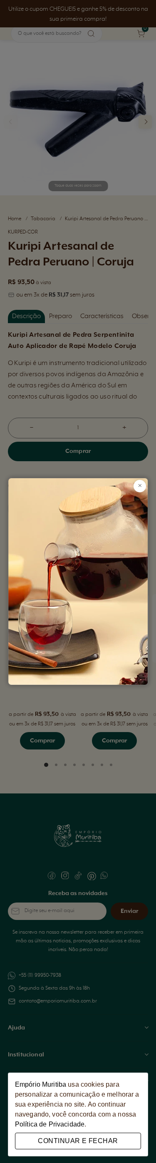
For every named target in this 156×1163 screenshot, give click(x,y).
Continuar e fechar (78, 1140)
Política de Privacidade (49, 1124)
